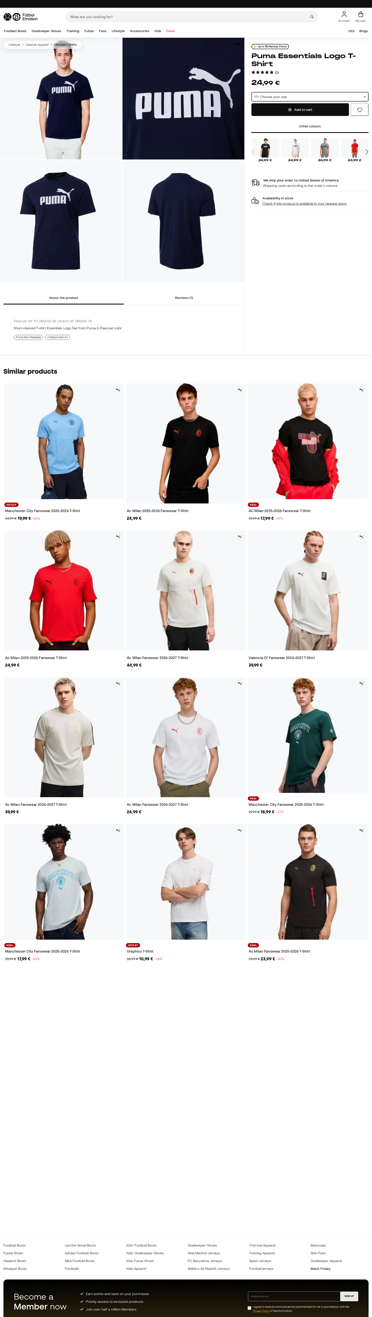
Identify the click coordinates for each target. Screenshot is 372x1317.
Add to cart (302, 109)
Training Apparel (262, 1253)
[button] (310, 201)
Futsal (89, 31)
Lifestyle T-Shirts (65, 44)
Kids (158, 31)
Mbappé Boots (15, 1268)
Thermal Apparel (262, 1245)
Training (73, 31)
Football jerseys (261, 1268)
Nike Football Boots (80, 1261)
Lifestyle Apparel (37, 44)
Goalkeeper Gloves (46, 31)
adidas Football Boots (82, 1253)
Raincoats (318, 1245)
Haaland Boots (14, 1261)
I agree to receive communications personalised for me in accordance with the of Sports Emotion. (301, 1308)
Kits (351, 31)
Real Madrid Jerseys (204, 1253)
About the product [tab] (63, 298)
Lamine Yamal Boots (80, 1245)
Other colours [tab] (310, 126)
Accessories (139, 31)
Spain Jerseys (260, 1261)
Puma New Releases (28, 337)
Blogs (363, 31)
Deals (170, 31)
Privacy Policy (261, 1310)
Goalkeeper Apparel (326, 1261)
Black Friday (320, 1268)
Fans (103, 31)
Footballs (72, 1268)
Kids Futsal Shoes (140, 1261)
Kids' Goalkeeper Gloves (145, 1253)
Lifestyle (118, 31)
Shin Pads (318, 1253)
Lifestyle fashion (57, 337)
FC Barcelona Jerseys (205, 1261)
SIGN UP (349, 1296)
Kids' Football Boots (141, 1245)
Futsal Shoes (13, 1253)
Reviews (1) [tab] (184, 298)
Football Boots (15, 31)
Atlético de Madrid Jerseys (209, 1268)
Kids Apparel (136, 1268)
